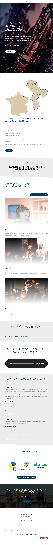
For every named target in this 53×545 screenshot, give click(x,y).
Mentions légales (33, 534)
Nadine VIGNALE (9, 439)
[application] (26, 363)
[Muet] (39, 363)
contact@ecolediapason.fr (27, 525)
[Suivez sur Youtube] (47, 538)
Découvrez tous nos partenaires (26, 477)
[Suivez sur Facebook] (41, 538)
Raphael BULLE (9, 401)
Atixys (22, 530)
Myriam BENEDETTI (10, 426)
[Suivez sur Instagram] (44, 538)
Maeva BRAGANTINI (10, 414)
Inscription (26, 501)
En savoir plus (32, 51)
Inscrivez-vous (10, 51)
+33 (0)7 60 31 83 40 (27, 520)
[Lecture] (10, 363)
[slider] (42, 363)
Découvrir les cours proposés (38, 195)
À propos (9, 150)
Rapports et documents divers (22, 534)
